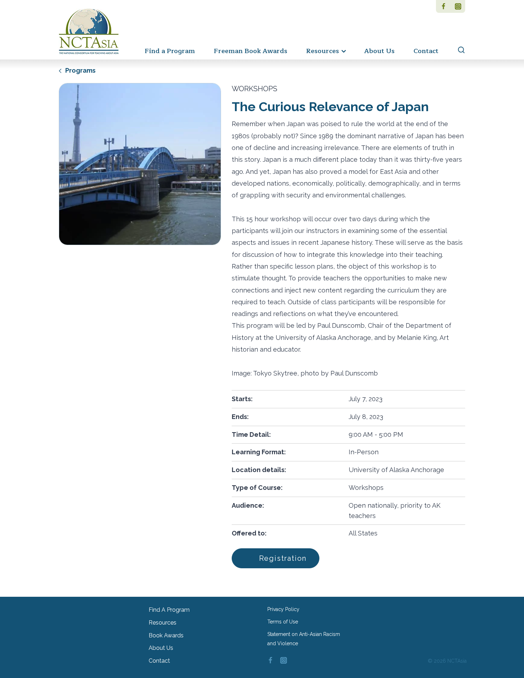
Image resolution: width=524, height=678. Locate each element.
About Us (379, 51)
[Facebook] (443, 6)
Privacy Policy (283, 609)
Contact (425, 51)
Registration (282, 558)
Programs (80, 70)
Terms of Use (282, 622)
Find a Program (170, 51)
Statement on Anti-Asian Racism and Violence (303, 638)
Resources (162, 622)
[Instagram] (458, 6)
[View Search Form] (458, 50)
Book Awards (166, 635)
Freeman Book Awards (250, 51)
